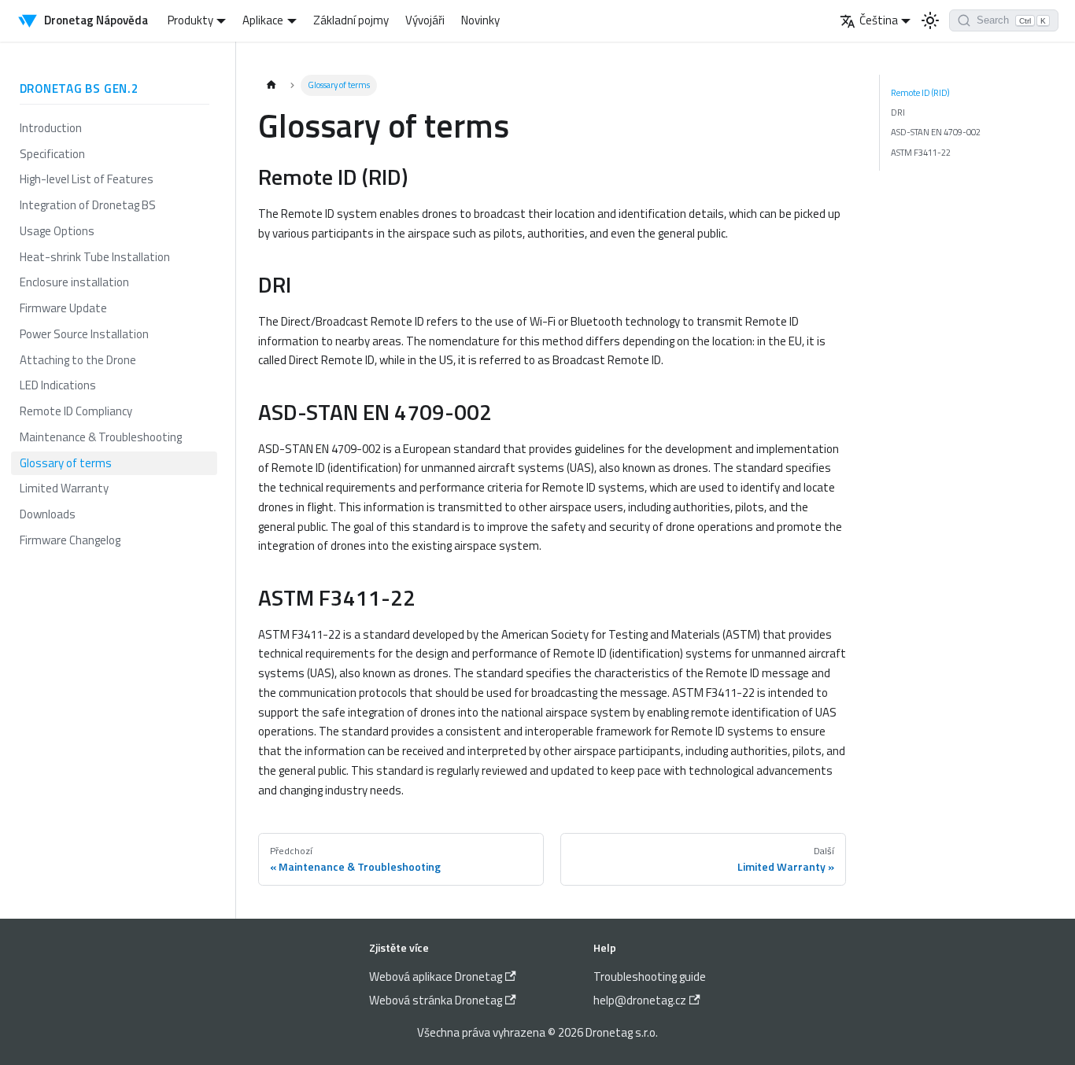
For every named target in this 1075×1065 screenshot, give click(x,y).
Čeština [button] (878, 20)
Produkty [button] (190, 20)
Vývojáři (425, 20)
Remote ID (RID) (920, 92)
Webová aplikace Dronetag (435, 976)
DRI (898, 112)
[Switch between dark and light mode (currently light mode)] (930, 20)
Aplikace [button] (262, 20)
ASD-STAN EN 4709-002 (936, 131)
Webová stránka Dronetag (435, 1000)
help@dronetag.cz (639, 1000)
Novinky (480, 20)
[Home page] (271, 85)
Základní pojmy (351, 20)
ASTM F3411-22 (921, 152)
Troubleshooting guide (649, 976)
